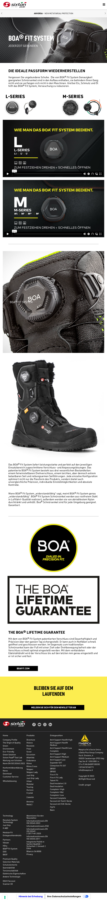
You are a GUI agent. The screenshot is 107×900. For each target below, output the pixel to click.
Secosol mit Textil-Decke (61, 801)
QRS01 (53, 768)
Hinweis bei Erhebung (31, 896)
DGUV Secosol (9, 881)
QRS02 (53, 771)
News (5, 770)
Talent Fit (54, 780)
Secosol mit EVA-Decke (60, 804)
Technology (8, 815)
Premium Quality (10, 858)
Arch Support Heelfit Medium (59, 743)
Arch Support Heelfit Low (61, 748)
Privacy (29, 854)
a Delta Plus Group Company (91, 752)
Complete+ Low (57, 795)
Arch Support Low (57, 759)
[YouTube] (39, 724)
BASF (5, 854)
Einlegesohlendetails (12, 835)
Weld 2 (29, 804)
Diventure (30, 739)
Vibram (6, 842)
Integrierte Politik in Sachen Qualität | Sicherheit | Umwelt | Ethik (36, 845)
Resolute (30, 745)
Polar (28, 748)
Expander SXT (56, 762)
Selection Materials (11, 861)
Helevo (29, 742)
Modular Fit (8, 832)
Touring (29, 787)
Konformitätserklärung (13, 767)
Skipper (29, 769)
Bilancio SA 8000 (33, 851)
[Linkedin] (50, 724)
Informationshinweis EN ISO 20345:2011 (37, 837)
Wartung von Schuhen (12, 760)
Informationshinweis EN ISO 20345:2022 (37, 821)
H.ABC (5, 828)
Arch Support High (58, 753)
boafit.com (23, 668)
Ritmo (29, 763)
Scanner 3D (8, 884)
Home (5, 735)
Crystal (29, 793)
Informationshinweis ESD (37, 826)
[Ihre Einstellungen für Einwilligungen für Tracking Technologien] (5, 897)
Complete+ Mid (56, 792)
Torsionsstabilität (10, 870)
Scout (28, 751)
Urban (29, 781)
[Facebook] (34, 724)
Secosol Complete (58, 798)
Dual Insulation (56, 786)
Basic (52, 810)
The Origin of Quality (12, 742)
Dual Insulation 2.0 (58, 783)
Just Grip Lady (32, 778)
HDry (5, 845)
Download (7, 773)
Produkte (30, 735)
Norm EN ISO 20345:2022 (14, 763)
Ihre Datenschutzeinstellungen (64, 896)
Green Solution (9, 754)
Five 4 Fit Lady (56, 777)
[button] (1, 13)
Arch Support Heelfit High (61, 739)
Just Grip (30, 775)
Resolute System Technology (10, 821)
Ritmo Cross (31, 766)
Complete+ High (57, 789)
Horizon (29, 790)
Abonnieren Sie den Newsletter (35, 816)
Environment (8, 748)
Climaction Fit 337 (58, 765)
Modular (30, 784)
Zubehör (30, 797)
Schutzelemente (10, 864)
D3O (4, 851)
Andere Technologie (11, 876)
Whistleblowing (10, 781)
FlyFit (52, 807)
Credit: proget (85, 784)
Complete (54, 751)
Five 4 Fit (54, 774)
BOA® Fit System (10, 848)
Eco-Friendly (8, 751)
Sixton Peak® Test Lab (12, 757)
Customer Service (11, 776)
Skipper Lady (32, 772)
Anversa (29, 801)
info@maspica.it (86, 770)
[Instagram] (45, 724)
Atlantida (30, 757)
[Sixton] (14, 5)
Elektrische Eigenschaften (14, 873)
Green (5, 745)
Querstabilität (9, 867)
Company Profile (10, 739)
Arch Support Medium (59, 756)
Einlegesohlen (56, 735)
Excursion (30, 754)
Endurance (31, 760)
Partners (6, 839)
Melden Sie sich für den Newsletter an (53, 707)
